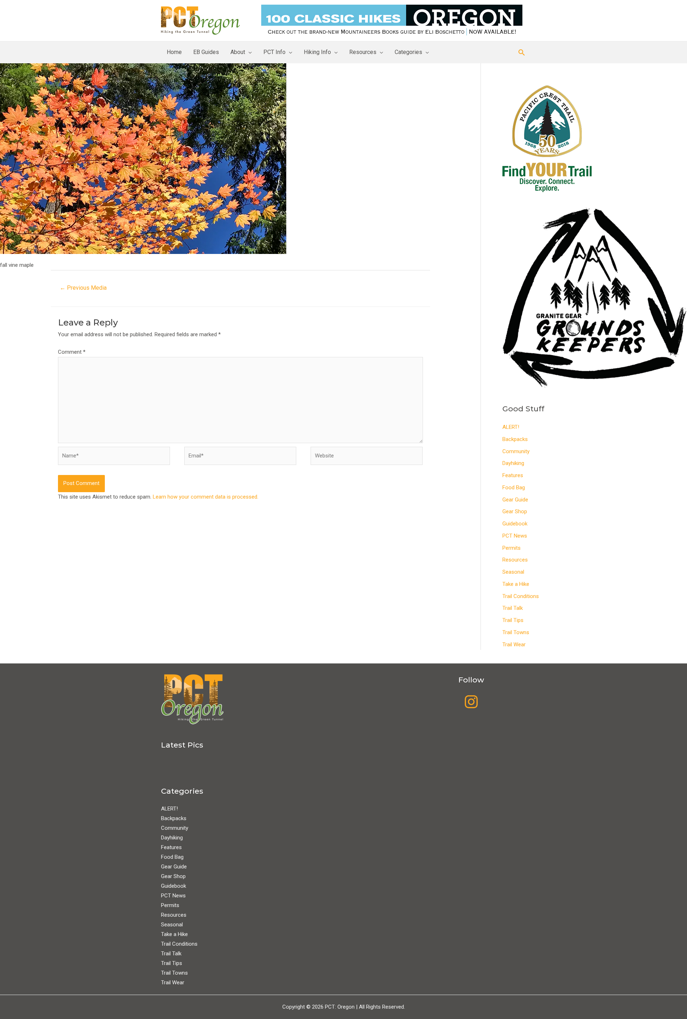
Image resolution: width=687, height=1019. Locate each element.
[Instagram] (471, 701)
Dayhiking (513, 463)
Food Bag (513, 487)
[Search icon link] (521, 52)
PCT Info (274, 52)
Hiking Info (317, 52)
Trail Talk (512, 608)
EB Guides (206, 52)
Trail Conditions (520, 596)
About (237, 52)
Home (174, 52)
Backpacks (515, 439)
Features (512, 475)
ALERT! (510, 427)
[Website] (367, 457)
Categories (408, 52)
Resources (362, 52)
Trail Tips (512, 620)
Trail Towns (515, 632)
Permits (511, 548)
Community (516, 451)
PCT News (514, 536)
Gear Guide (515, 499)
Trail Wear (514, 644)
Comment (72, 352)
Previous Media (83, 287)
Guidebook (514, 523)
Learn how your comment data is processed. (205, 497)
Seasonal (513, 572)
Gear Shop (514, 511)
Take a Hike (515, 584)
